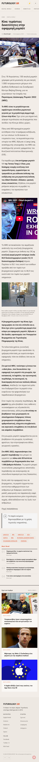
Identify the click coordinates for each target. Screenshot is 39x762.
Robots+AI (26, 9)
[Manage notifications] (34, 757)
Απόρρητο (23, 728)
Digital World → (32, 590)
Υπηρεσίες (24, 541)
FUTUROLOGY (10, 3)
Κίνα (12, 537)
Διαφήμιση (23, 724)
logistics (6, 534)
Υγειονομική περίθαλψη (10, 541)
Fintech (5, 728)
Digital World (6, 9)
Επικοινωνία (24, 721)
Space (5, 732)
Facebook (6, 739)
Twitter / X (6, 743)
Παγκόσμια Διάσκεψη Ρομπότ (25, 537)
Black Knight (7, 34)
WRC (13, 534)
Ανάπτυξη (21, 534)
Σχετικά (22, 717)
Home (3, 17)
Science (17, 9)
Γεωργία (5, 537)
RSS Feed (6, 746)
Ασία (28, 534)
